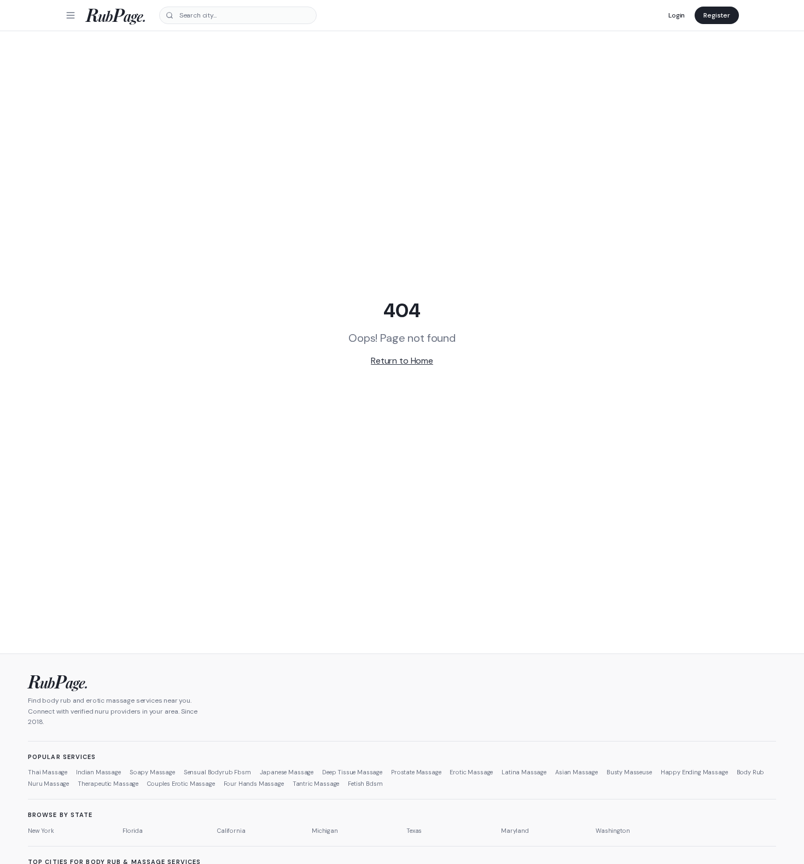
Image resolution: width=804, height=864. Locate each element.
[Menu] (70, 15)
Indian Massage (98, 772)
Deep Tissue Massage (352, 772)
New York (41, 830)
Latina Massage (524, 772)
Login (676, 15)
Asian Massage (576, 772)
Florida (133, 830)
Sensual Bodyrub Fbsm (217, 772)
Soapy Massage (152, 772)
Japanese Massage (286, 772)
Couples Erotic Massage (180, 783)
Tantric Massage (316, 783)
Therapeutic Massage (108, 783)
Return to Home (402, 360)
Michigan (325, 830)
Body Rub (751, 772)
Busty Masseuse (629, 772)
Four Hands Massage (254, 783)
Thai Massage (47, 772)
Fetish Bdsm (365, 783)
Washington (613, 830)
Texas (414, 830)
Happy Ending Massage (694, 772)
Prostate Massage (416, 772)
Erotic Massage (471, 772)
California (231, 830)
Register (716, 15)
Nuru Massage (48, 783)
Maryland (515, 830)
